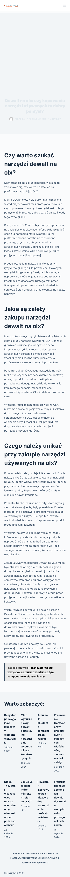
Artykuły (55, 119)
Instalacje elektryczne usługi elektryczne (34, 858)
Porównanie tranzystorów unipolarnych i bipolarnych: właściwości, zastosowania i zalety (59, 738)
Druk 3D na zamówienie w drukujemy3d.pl (35, 853)
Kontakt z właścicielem (35, 862)
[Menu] (64, 5)
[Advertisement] (35, 48)
